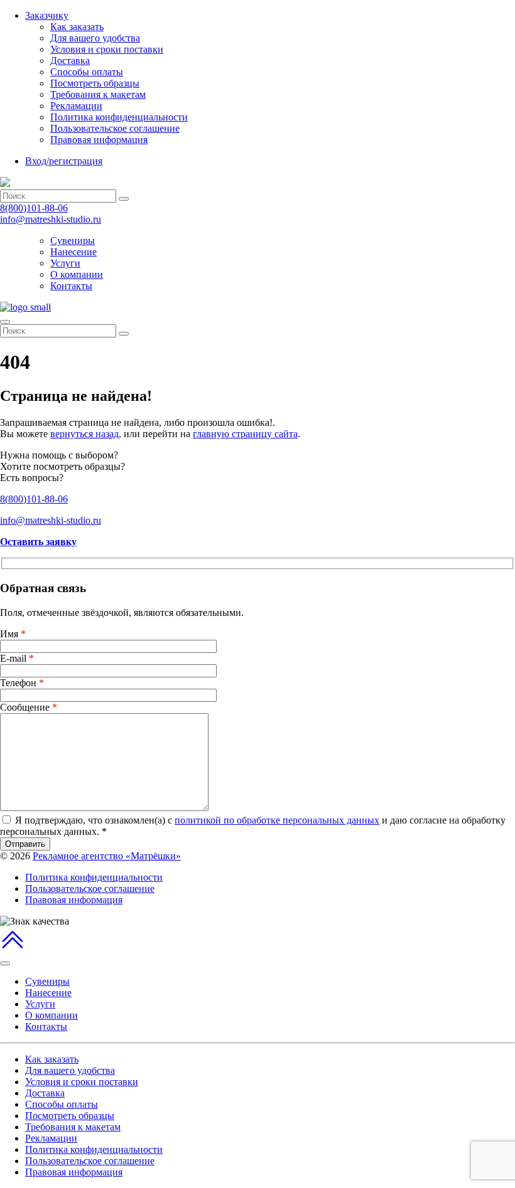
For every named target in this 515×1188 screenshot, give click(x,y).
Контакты (71, 285)
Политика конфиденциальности (119, 117)
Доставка (70, 60)
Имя (13, 633)
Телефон (22, 682)
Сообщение (28, 707)
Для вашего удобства (95, 38)
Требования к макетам (98, 94)
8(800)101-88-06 (34, 208)
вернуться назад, (85, 433)
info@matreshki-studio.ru (50, 219)
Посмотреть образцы (94, 83)
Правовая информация (99, 139)
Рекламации (76, 105)
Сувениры (72, 240)
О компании (76, 274)
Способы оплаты (86, 71)
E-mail (17, 658)
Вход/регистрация (63, 161)
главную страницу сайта (245, 433)
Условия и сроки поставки (106, 49)
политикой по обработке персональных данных (277, 820)
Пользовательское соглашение (115, 128)
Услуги (65, 263)
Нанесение (73, 252)
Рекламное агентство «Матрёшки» (107, 856)
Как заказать (77, 26)
